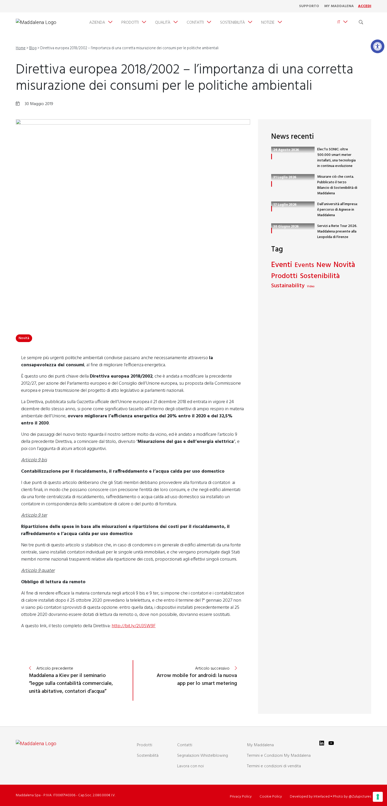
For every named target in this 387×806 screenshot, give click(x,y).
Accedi (364, 6)
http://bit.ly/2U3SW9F (134, 626)
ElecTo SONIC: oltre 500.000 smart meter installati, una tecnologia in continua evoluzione (336, 158)
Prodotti (284, 276)
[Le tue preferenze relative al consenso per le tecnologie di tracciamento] (378, 797)
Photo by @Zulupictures (352, 797)
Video (310, 287)
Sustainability (288, 286)
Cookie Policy (271, 797)
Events (304, 265)
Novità (24, 338)
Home (21, 48)
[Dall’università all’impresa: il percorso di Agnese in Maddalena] (271, 208)
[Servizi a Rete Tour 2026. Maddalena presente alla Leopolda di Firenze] (271, 230)
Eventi (281, 265)
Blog (33, 48)
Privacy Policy (241, 797)
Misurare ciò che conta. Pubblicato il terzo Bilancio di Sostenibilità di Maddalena (337, 185)
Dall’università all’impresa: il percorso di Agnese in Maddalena (337, 209)
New (323, 265)
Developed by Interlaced (310, 797)
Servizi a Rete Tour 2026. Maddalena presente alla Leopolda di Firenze (337, 231)
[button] (377, 46)
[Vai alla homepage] (36, 22)
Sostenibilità (320, 276)
